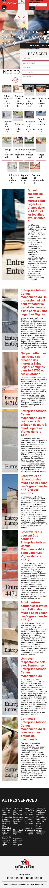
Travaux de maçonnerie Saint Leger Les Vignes (17, 811)
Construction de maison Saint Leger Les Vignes (29, 820)
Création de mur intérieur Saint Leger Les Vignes (29, 811)
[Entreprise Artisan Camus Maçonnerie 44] (21, 9)
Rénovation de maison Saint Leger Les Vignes (41, 820)
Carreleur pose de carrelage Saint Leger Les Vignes (40, 830)
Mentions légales (38, 885)
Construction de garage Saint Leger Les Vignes (7, 820)
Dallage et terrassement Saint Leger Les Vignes (29, 831)
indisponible (15, 878)
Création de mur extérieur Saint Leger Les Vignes (41, 811)
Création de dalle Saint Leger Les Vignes (6, 811)
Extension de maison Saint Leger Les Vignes (18, 820)
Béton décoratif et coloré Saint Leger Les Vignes (6, 830)
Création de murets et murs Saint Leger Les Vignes (6, 841)
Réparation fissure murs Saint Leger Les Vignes (18, 842)
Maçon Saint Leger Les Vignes (18, 832)
